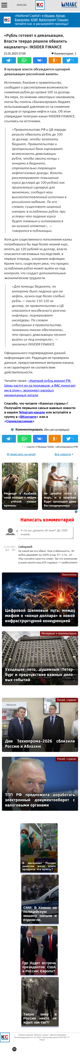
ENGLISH (22, 5)
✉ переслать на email (21, 454)
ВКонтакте (28, 417)
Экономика (69, 574)
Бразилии (22, 20)
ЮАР (34, 20)
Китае (60, 16)
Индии (49, 16)
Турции (62, 20)
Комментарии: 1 (65, 53)
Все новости (63, 454)
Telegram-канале (32, 412)
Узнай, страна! (67, 700)
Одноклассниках (19, 421)
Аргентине (46, 20)
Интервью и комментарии (59, 633)
